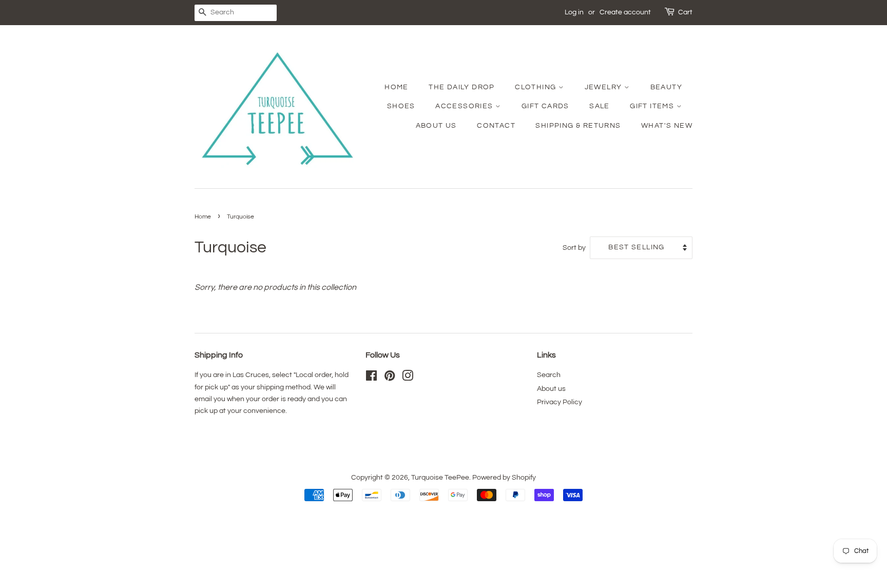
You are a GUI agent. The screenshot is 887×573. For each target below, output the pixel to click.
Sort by (574, 247)
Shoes (401, 106)
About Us (436, 125)
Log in (574, 12)
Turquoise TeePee (440, 477)
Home (396, 87)
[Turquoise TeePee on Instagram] (407, 378)
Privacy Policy (559, 402)
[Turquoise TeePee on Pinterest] (389, 378)
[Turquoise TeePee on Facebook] (371, 378)
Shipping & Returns (578, 125)
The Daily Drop (462, 87)
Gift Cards (545, 106)
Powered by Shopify (504, 477)
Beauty (666, 87)
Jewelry (604, 87)
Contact (496, 125)
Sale (599, 106)
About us (551, 388)
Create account (625, 12)
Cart (685, 12)
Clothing (536, 87)
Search (549, 375)
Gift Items (653, 106)
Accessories (465, 106)
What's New (666, 125)
